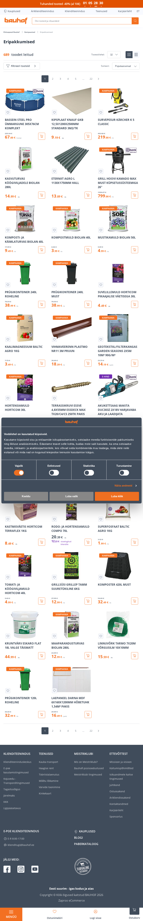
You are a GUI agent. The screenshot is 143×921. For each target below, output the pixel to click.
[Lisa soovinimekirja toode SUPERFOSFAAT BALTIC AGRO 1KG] (100, 519)
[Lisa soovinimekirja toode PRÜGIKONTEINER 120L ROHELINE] (7, 690)
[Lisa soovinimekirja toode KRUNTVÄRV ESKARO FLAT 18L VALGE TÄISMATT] (7, 636)
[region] (71, 402)
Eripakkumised (46, 32)
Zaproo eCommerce (71, 900)
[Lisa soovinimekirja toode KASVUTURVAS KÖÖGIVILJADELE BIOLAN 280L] (7, 171)
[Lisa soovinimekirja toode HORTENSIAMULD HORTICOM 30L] (7, 398)
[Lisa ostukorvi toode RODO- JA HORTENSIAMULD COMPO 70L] (88, 542)
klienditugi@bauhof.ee (21, 845)
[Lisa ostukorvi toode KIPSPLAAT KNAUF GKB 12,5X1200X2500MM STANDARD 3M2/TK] (88, 136)
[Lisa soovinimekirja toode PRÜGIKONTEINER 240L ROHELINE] (7, 284)
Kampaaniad (30, 32)
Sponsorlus (116, 816)
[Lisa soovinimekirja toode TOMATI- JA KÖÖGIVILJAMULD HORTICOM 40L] (7, 577)
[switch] (54, 473)
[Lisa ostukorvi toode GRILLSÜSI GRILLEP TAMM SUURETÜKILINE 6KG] (88, 601)
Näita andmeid (123, 485)
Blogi (78, 838)
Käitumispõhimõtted (121, 768)
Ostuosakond (117, 791)
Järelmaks (9, 795)
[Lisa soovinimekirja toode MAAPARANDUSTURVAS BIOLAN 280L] (54, 636)
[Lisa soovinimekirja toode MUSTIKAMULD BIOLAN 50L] (100, 230)
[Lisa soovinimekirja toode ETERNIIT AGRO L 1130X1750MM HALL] (54, 171)
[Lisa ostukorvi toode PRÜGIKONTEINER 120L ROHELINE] (41, 714)
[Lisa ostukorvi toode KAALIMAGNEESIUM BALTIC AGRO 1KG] (41, 363)
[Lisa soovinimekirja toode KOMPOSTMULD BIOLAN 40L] (54, 230)
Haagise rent (46, 768)
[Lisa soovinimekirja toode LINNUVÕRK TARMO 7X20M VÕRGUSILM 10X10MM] (100, 636)
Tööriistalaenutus (49, 774)
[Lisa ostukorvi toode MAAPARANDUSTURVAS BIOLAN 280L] (88, 655)
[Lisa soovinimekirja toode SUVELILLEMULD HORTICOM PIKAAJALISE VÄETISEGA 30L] (100, 284)
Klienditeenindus (75, 11)
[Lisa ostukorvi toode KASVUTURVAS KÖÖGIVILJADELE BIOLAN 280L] (41, 195)
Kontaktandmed (119, 804)
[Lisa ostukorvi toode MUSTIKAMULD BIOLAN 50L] (134, 249)
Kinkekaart (45, 793)
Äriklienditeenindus (42, 11)
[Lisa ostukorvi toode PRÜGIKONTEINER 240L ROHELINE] (41, 304)
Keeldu (26, 496)
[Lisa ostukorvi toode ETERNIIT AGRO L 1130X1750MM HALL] (88, 195)
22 (91, 78)
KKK (5, 801)
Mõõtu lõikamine (48, 780)
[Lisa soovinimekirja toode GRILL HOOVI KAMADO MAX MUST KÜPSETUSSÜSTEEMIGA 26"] (100, 171)
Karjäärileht (125, 11)
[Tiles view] (129, 54)
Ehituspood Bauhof (11, 32)
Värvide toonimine (49, 787)
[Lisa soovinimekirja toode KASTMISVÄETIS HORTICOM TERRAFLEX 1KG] (7, 519)
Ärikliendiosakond (120, 797)
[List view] (136, 54)
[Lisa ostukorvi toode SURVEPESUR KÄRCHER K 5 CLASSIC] (134, 136)
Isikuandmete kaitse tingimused (121, 776)
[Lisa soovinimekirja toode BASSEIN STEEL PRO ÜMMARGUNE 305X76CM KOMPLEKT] (7, 112)
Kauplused (14, 11)
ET (138, 11)
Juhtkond (115, 785)
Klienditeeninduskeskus (17, 762)
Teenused (101, 11)
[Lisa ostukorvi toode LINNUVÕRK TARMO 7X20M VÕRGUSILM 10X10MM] (134, 655)
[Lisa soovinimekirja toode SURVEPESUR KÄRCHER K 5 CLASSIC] (100, 112)
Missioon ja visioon (121, 762)
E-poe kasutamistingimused (16, 770)
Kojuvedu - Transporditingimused (16, 781)
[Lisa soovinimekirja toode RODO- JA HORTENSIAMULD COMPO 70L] (54, 519)
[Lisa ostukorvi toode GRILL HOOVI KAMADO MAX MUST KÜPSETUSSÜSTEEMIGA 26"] (134, 195)
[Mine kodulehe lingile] (16, 20)
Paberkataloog (86, 844)
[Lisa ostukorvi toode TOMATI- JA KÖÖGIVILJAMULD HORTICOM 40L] (41, 601)
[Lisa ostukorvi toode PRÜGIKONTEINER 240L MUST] (88, 304)
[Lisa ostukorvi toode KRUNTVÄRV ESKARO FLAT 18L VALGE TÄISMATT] (41, 655)
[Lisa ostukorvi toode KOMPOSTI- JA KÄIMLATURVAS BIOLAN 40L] (41, 249)
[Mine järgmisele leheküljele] (98, 78)
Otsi (135, 20)
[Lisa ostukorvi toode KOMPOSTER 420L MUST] (134, 601)
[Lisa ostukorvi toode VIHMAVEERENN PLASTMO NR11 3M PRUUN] (88, 363)
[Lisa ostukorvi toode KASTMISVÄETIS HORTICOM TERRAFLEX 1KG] (41, 542)
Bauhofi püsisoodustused (89, 768)
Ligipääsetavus (12, 808)
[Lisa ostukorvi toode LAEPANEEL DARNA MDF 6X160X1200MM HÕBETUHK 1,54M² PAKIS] (88, 714)
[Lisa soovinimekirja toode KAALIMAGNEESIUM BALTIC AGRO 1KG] (7, 339)
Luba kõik (117, 496)
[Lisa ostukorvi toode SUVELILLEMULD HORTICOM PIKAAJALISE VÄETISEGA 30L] (134, 304)
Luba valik (71, 496)
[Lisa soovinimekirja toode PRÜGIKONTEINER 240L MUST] (54, 284)
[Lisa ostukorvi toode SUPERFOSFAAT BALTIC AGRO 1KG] (134, 542)
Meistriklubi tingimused (88, 774)
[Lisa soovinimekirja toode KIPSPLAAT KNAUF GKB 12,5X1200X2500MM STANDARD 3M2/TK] (54, 112)
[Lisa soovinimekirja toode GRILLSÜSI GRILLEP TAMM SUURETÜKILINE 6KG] (54, 577)
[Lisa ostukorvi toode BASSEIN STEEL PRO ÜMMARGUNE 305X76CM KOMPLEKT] (41, 136)
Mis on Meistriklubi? (86, 762)
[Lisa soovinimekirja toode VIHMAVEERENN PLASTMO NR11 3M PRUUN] (54, 339)
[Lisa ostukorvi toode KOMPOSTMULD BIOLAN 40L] (88, 249)
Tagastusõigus (11, 789)
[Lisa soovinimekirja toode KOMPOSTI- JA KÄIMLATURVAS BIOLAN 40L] (7, 230)
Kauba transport (48, 762)
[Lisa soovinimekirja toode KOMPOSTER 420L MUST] (100, 577)
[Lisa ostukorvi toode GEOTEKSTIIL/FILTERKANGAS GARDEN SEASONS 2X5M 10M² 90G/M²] (134, 363)
